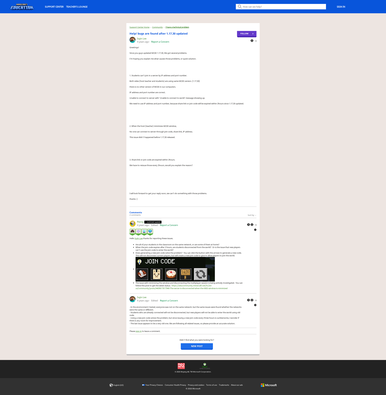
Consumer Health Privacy (175, 385)
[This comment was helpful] (248, 224)
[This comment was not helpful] (251, 224)
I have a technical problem (177, 27)
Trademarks (224, 385)
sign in (139, 331)
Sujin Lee (141, 38)
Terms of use (211, 385)
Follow (244, 33)
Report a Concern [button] (160, 41)
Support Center (54, 6)
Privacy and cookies (196, 385)
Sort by (251, 215)
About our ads (237, 385)
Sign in (341, 6)
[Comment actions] (255, 229)
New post (197, 346)
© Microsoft (193, 388)
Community (157, 27)
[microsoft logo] (269, 385)
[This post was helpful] (251, 40)
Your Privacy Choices (154, 385)
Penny (140, 221)
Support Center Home (139, 27)
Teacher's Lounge (76, 6)
